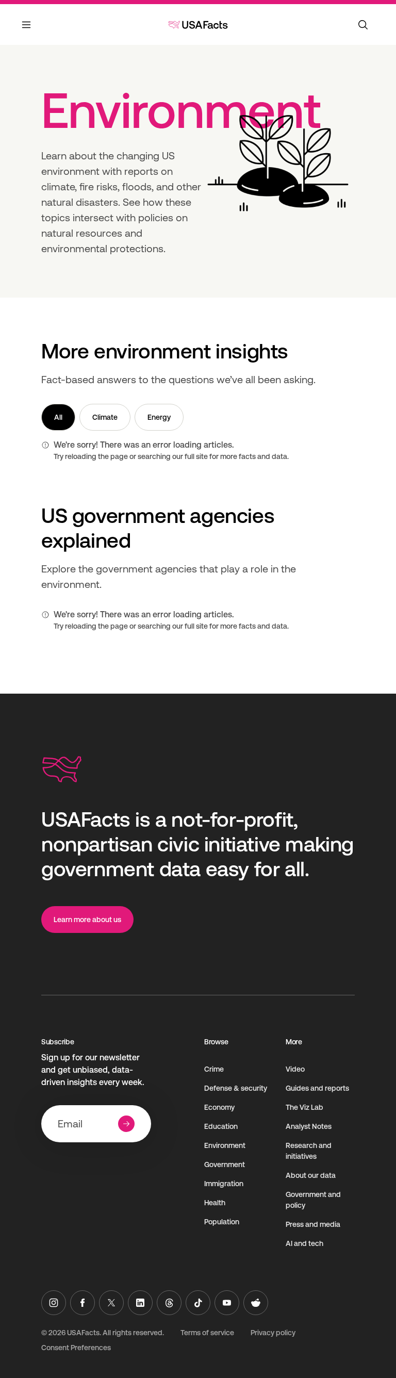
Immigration (223, 1183)
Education (221, 1126)
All (58, 417)
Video (295, 1069)
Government (224, 1164)
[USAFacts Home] (198, 25)
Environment (224, 1145)
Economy (219, 1107)
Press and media (313, 1224)
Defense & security (235, 1088)
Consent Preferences (76, 1347)
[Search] (363, 24)
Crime (214, 1069)
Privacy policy (273, 1332)
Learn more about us (87, 919)
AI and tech (304, 1243)
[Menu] (26, 31)
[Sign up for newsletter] (126, 1123)
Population (221, 1222)
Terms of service (207, 1332)
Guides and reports (317, 1088)
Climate (105, 417)
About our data (311, 1175)
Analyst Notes (309, 1126)
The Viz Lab (304, 1107)
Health (214, 1203)
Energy (159, 417)
